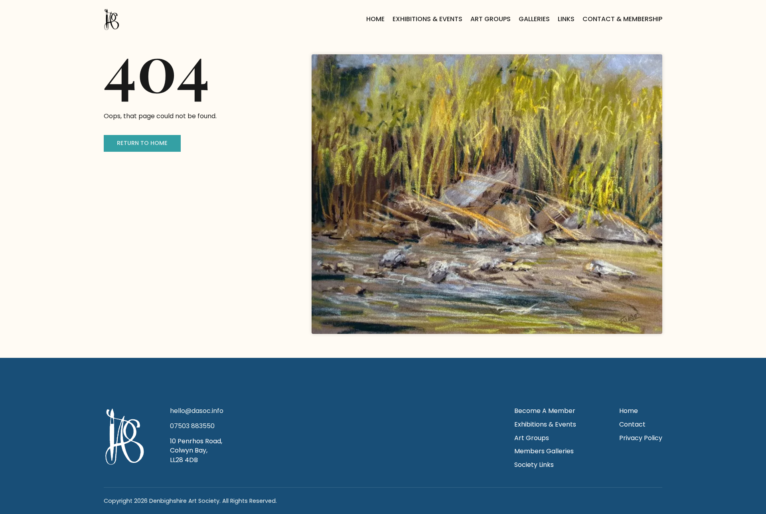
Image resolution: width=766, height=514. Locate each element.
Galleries (534, 19)
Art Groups (490, 19)
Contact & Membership (622, 19)
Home (375, 19)
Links (566, 19)
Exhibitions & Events (427, 19)
